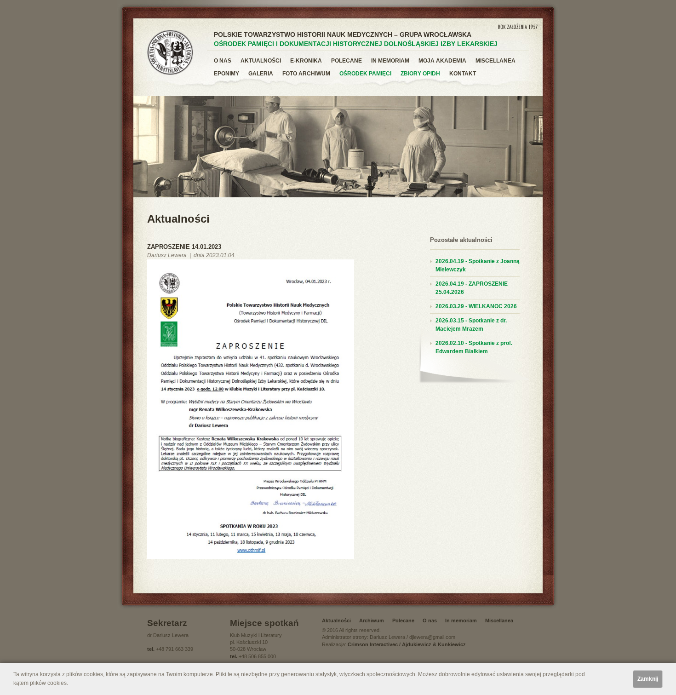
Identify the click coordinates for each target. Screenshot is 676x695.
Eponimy (226, 73)
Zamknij (647, 679)
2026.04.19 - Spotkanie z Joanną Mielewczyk (477, 265)
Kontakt (462, 73)
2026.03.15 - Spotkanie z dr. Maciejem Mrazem (471, 324)
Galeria (260, 73)
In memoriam (390, 60)
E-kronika (306, 60)
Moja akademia (442, 60)
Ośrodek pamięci (365, 73)
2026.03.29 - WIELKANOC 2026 (476, 306)
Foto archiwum (306, 73)
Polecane (346, 60)
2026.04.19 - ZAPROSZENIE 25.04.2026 (471, 288)
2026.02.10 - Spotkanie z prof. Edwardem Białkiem (473, 347)
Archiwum (371, 620)
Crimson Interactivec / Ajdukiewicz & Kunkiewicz (407, 644)
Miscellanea (495, 60)
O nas (222, 60)
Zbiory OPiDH (420, 73)
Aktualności (261, 60)
